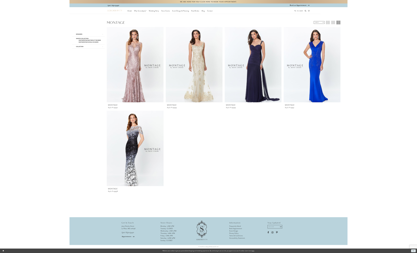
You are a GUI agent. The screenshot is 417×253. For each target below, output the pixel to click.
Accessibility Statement (237, 238)
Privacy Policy (234, 233)
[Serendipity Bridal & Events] (115, 10)
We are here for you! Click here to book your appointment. (208, 2)
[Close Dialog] (3, 251)
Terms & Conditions (236, 236)
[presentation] (135, 64)
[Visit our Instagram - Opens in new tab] (272, 232)
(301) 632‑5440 (128, 232)
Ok (413, 251)
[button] (298, 11)
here (253, 251)
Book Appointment (235, 228)
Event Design (233, 231)
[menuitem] (130, 11)
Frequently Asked (235, 226)
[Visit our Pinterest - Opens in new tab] (277, 232)
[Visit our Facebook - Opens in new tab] (268, 232)
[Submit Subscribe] (280, 226)
